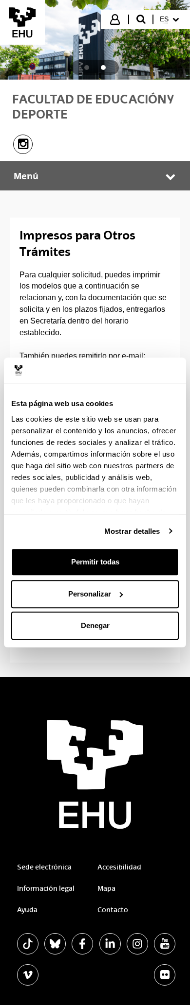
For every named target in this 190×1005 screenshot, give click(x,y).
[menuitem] (171, 19)
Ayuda (27, 910)
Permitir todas (95, 562)
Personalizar (89, 594)
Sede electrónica (44, 867)
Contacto (112, 910)
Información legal (46, 888)
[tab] (86, 67)
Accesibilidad (119, 867)
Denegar (95, 625)
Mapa (106, 888)
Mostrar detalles (132, 531)
